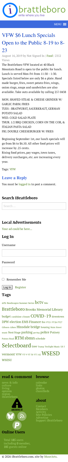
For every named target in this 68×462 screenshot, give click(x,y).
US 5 (63, 346)
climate (26, 316)
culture (6, 385)
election (15, 322)
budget (6, 316)
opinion (7, 391)
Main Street (56, 327)
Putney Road (8, 338)
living (5, 388)
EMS (25, 322)
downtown (58, 316)
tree (34, 346)
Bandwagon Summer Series (20, 303)
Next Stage (14, 332)
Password (8, 262)
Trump (41, 346)
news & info (10, 382)
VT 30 (30, 354)
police (44, 332)
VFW (13, 169)
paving (36, 332)
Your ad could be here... (17, 229)
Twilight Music (52, 346)
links (39, 385)
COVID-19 (41, 316)
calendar (41, 382)
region (6, 393)
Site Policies (44, 414)
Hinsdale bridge (28, 327)
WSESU (7, 360)
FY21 (48, 322)
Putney (55, 332)
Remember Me (16, 279)
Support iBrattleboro (49, 420)
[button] (57, 24)
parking (26, 332)
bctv (39, 302)
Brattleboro (13, 309)
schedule (40, 338)
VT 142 (37, 354)
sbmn (30, 338)
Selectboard (16, 345)
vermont (8, 354)
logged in (25, 184)
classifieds (42, 391)
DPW (5, 322)
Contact (41, 406)
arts (4, 303)
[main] (34, 110)
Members (42, 409)
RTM (19, 338)
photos (40, 388)
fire (44, 322)
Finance (35, 322)
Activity (41, 411)
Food (50, 56)
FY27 (60, 322)
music (4, 332)
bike (46, 303)
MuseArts (50, 456)
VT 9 (24, 354)
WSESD (51, 353)
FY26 (54, 322)
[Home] (34, 10)
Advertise (42, 417)
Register (20, 287)
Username (8, 245)
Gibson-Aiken (9, 327)
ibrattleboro (9, 396)
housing (45, 327)
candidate (17, 316)
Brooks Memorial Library (44, 309)
